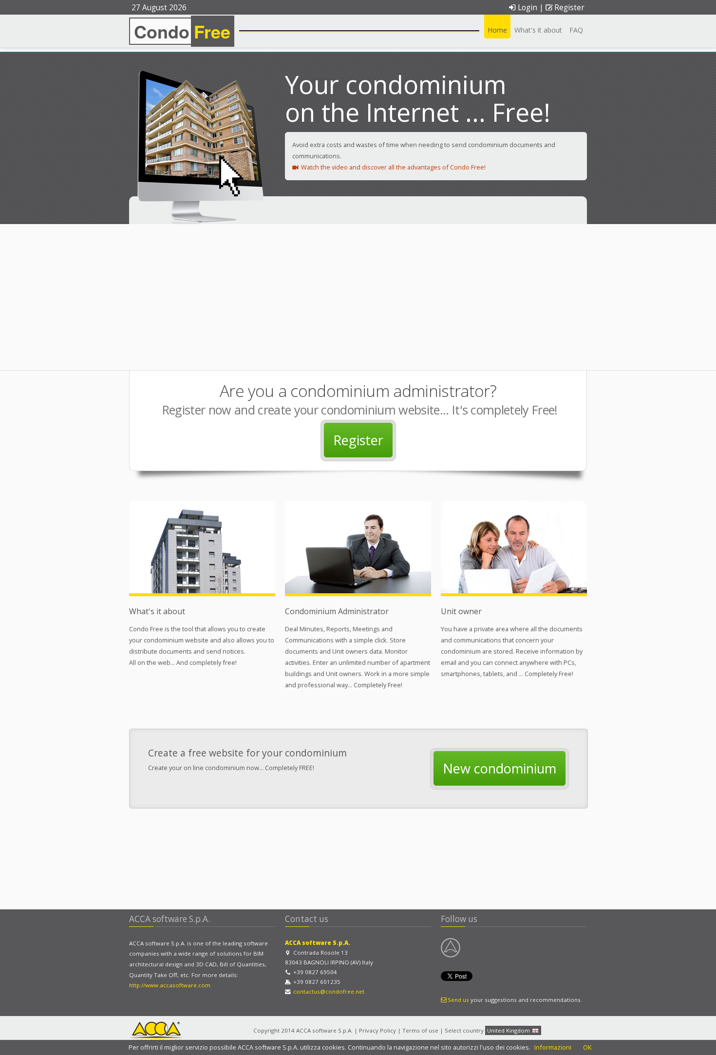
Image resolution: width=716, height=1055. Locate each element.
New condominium (499, 768)
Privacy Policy (377, 1030)
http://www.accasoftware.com (169, 985)
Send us (458, 999)
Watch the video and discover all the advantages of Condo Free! (393, 167)
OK (587, 1047)
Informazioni (552, 1047)
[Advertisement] (358, 297)
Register (569, 7)
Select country (464, 1030)
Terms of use (420, 1030)
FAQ (576, 30)
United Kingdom (509, 1030)
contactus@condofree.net (328, 991)
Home (497, 30)
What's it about (538, 30)
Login (527, 7)
